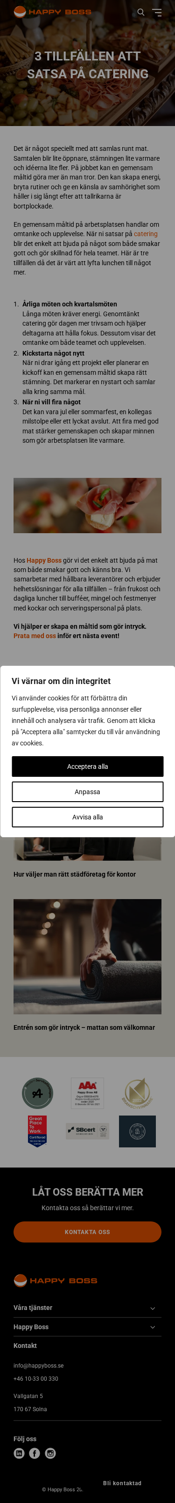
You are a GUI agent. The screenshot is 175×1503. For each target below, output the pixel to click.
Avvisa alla (87, 817)
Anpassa (87, 792)
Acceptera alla (87, 766)
